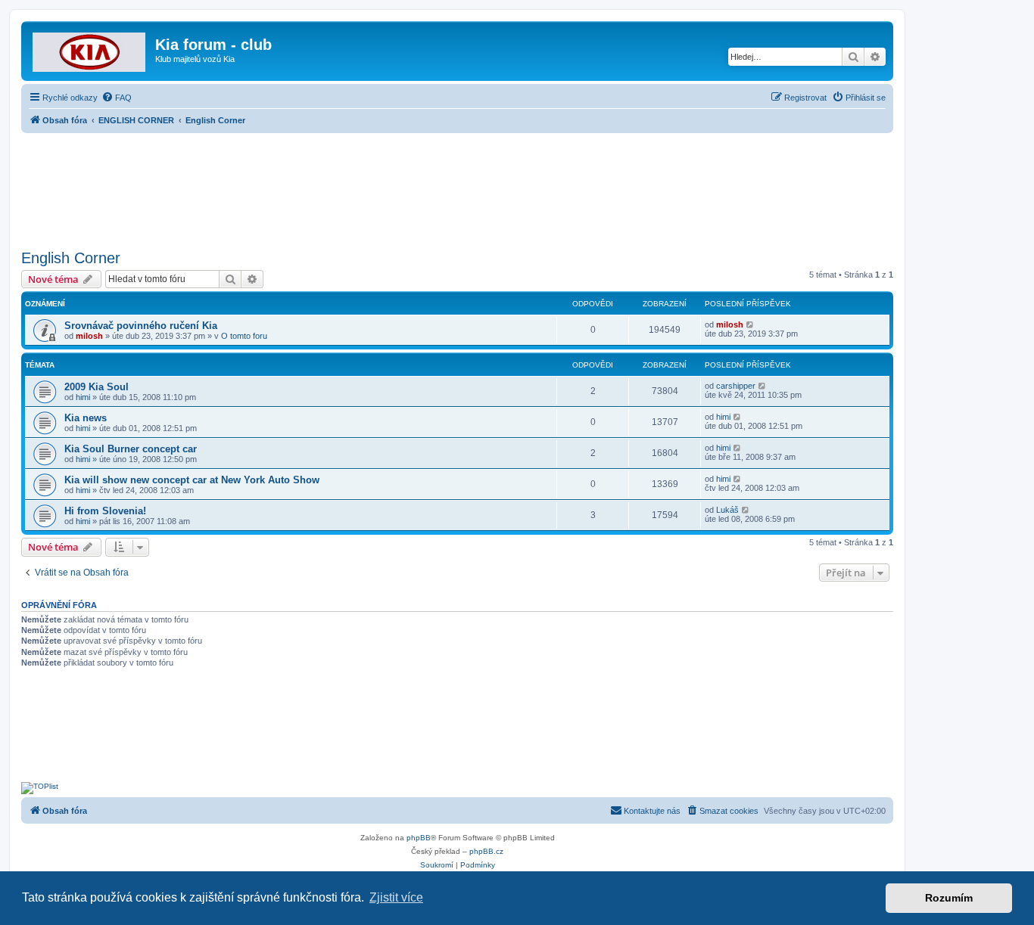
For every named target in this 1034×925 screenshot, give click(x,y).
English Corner (70, 258)
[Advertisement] (457, 187)
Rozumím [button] (949, 898)
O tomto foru (244, 335)
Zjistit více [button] (396, 897)
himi (83, 397)
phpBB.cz (486, 851)
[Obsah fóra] (90, 49)
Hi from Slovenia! (105, 511)
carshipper (735, 385)
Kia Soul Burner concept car (130, 449)
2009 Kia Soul (96, 387)
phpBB (418, 837)
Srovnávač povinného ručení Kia (140, 325)
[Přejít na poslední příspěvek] (750, 324)
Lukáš (727, 509)
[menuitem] (116, 97)
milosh (89, 335)
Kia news (85, 418)
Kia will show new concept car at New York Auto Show (191, 480)
